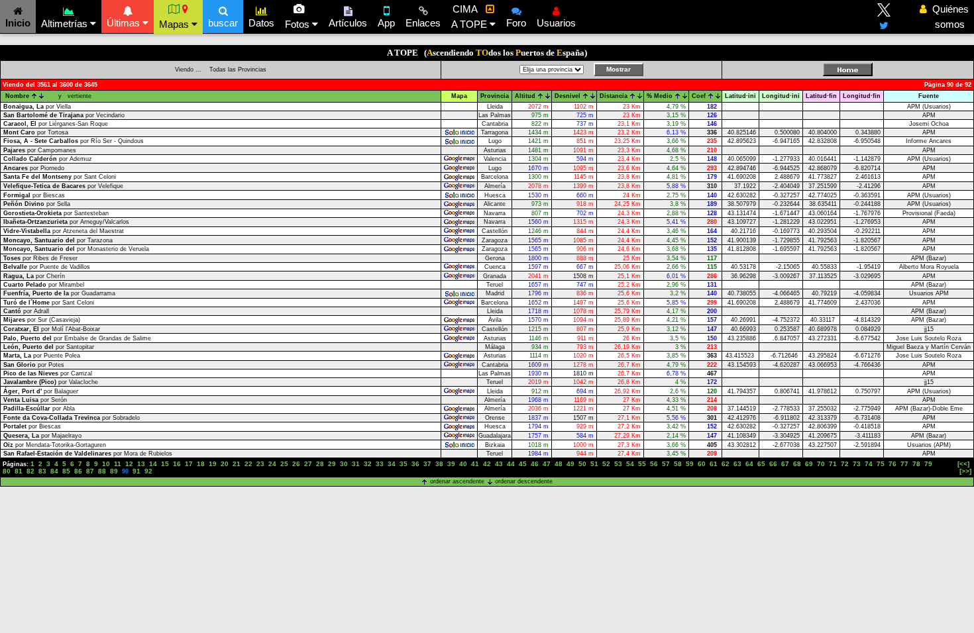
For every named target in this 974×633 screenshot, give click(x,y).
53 (618, 463)
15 (165, 463)
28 (320, 463)
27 (308, 463)
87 (90, 471)
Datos (261, 22)
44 (511, 463)
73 (857, 463)
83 (42, 471)
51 (594, 463)
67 (785, 463)
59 (690, 463)
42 (487, 463)
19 (213, 463)
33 (380, 463)
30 (344, 463)
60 (702, 463)
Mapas (175, 24)
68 (797, 463)
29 (332, 463)
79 (928, 463)
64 (749, 463)
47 (547, 463)
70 (821, 463)
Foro (516, 22)
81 (19, 471)
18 (201, 463)
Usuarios (556, 22)
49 (570, 463)
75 (881, 463)
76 (892, 463)
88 (102, 471)
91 (136, 471)
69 (809, 463)
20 (225, 463)
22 (248, 463)
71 (833, 463)
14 (153, 463)
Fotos (298, 24)
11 (117, 463)
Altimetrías (65, 23)
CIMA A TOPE (470, 16)
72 (845, 463)
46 (535, 463)
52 (606, 463)
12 (129, 463)
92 (148, 471)
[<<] (963, 463)
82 (30, 471)
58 (678, 463)
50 (582, 463)
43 (499, 463)
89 (114, 471)
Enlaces (423, 22)
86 (78, 471)
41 (475, 463)
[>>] (965, 471)
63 (737, 463)
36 (415, 463)
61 (714, 463)
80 (7, 471)
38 (439, 463)
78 (916, 463)
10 (106, 463)
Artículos (348, 22)
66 (773, 463)
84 (54, 471)
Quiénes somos (946, 16)
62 (726, 463)
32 (368, 463)
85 (66, 471)
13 (141, 463)
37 (427, 463)
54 (630, 463)
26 (296, 463)
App (386, 22)
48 (559, 463)
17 (189, 463)
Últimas (124, 22)
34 (392, 463)
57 (666, 463)
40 (463, 463)
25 (284, 463)
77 (904, 463)
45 (523, 463)
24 (272, 463)
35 (403, 463)
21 (237, 463)
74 (869, 463)
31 (356, 463)
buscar (223, 22)
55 (642, 463)
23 (260, 463)
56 (654, 463)
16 (177, 463)
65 (761, 463)
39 (451, 463)
